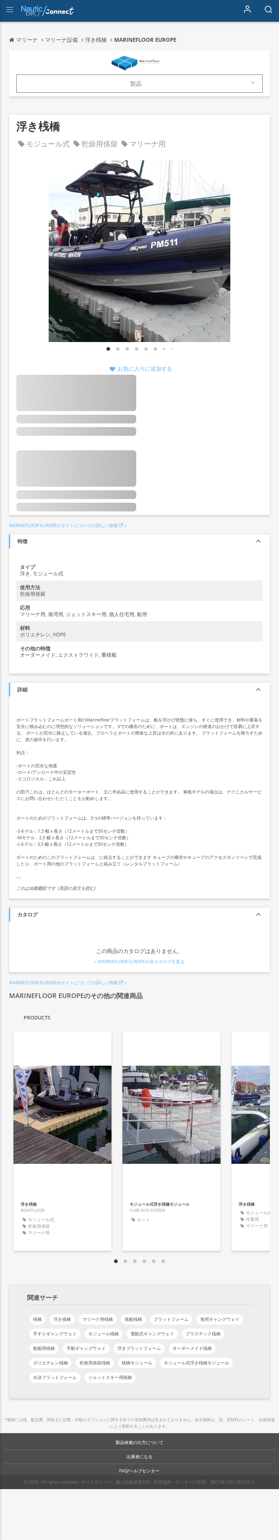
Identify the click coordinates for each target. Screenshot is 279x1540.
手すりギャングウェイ (55, 1334)
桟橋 (37, 1319)
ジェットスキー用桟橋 (110, 1377)
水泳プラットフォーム (55, 1377)
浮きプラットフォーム (139, 1348)
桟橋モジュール (137, 1363)
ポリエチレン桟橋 (50, 1363)
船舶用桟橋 (44, 1348)
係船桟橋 (133, 1319)
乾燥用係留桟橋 (95, 1363)
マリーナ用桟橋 (97, 1319)
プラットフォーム (171, 1319)
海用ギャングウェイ (219, 1319)
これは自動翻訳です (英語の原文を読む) (56, 888)
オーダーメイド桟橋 (192, 1348)
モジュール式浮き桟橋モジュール (196, 1363)
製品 (136, 84)
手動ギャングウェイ (86, 1348)
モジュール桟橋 (103, 1334)
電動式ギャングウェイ (152, 1334)
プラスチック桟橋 (203, 1334)
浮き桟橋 (62, 1319)
